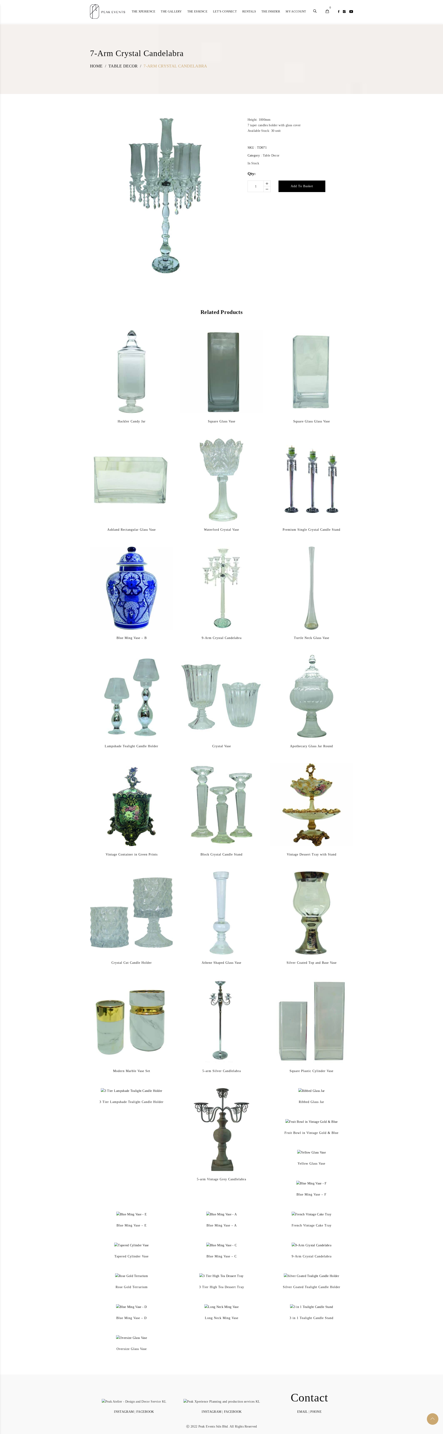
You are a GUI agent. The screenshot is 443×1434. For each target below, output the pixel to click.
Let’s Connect (225, 11)
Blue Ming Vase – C (222, 1256)
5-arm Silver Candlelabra (221, 1071)
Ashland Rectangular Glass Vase (131, 529)
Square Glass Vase (221, 421)
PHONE (316, 1411)
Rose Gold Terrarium (132, 1287)
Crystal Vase (221, 746)
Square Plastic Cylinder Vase (311, 1071)
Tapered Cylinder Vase (131, 1256)
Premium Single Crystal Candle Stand (311, 529)
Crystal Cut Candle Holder (131, 962)
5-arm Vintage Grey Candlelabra (221, 1179)
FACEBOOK (145, 1411)
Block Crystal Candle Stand (221, 854)
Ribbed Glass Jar (311, 1102)
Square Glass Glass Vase (311, 421)
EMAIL (302, 1411)
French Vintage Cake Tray (312, 1225)
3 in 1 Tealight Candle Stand (311, 1318)
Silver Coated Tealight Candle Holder (311, 1287)
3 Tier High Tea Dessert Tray (221, 1287)
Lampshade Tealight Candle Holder (131, 746)
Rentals (249, 11)
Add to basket (302, 186)
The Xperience (144, 11)
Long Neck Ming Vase (221, 1318)
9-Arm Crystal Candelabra (222, 638)
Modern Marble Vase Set (131, 1071)
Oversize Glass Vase (132, 1349)
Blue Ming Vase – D (131, 1318)
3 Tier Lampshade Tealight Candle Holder (131, 1102)
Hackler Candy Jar (132, 421)
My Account (296, 11)
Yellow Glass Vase (311, 1163)
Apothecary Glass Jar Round (311, 746)
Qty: (252, 173)
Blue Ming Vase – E (132, 1225)
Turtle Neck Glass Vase (311, 638)
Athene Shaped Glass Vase (221, 962)
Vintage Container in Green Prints (132, 854)
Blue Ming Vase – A (222, 1225)
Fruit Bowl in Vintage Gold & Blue (311, 1133)
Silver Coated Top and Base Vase (312, 962)
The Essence (197, 11)
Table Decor (271, 155)
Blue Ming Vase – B (132, 638)
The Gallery (171, 11)
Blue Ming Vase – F (311, 1194)
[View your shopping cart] (327, 11)
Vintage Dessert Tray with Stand (311, 854)
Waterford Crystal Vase (221, 529)
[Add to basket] (124, 383)
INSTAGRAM (124, 1411)
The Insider (270, 11)
